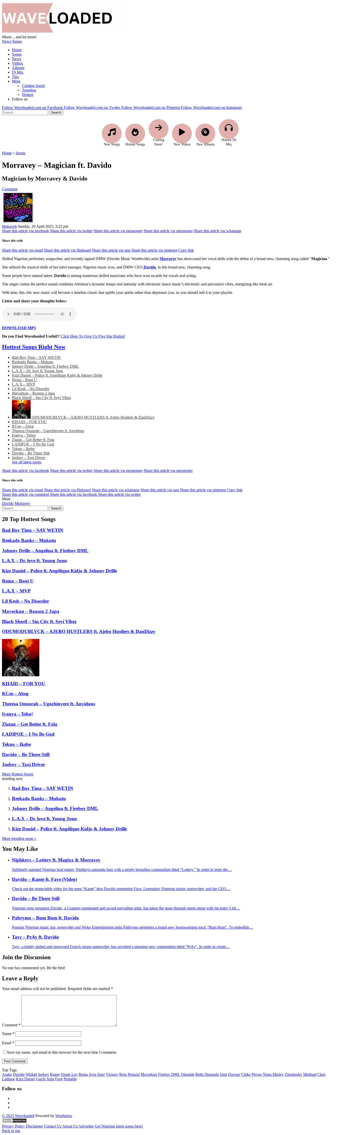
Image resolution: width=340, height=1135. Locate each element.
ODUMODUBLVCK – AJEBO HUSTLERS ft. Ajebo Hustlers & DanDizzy (93, 417)
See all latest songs (26, 462)
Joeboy (43, 1074)
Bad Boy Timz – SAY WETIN (36, 357)
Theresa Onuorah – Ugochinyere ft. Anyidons (48, 431)
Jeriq (50, 1079)
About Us (70, 1126)
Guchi (41, 1079)
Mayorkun (149, 1074)
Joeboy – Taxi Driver (28, 457)
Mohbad (309, 1074)
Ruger (55, 1074)
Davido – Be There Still (31, 453)
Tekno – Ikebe (23, 449)
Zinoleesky (293, 1074)
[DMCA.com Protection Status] (14, 1122)
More (16, 81)
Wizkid (31, 1074)
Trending (29, 90)
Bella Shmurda (207, 1074)
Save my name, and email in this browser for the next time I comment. (62, 1052)
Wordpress (63, 1116)
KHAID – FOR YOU (29, 422)
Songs (17, 41)
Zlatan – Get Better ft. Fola (33, 440)
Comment (9, 189)
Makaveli (9, 226)
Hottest (27, 94)
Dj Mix (17, 72)
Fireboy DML (169, 1074)
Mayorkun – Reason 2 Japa (33, 393)
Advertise (86, 1126)
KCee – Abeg (23, 426)
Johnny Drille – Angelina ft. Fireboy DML (45, 366)
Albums (18, 68)
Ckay (321, 1074)
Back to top (11, 1131)
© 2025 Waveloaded (18, 1116)
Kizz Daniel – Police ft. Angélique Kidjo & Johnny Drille (57, 375)
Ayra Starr (97, 1074)
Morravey (22, 503)
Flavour (234, 1074)
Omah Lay (69, 1074)
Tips (15, 77)
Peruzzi (134, 1074)
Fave (59, 1079)
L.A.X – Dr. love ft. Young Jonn (37, 371)
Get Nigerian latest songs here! (119, 1126)
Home (17, 50)
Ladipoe (8, 1079)
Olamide (187, 1074)
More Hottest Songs (17, 774)
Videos (17, 63)
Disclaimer (34, 1126)
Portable (70, 1079)
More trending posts (19, 838)
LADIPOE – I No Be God (33, 444)
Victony (112, 1074)
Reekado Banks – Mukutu (32, 362)
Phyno (257, 1074)
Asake (7, 1074)
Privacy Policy (13, 1126)
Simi (223, 1074)
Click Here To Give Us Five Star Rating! (93, 336)
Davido (8, 503)
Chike (246, 1074)
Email (8, 1043)
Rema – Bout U (24, 380)
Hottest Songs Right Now (33, 347)
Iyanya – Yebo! (24, 435)
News (6, 41)
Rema (83, 1074)
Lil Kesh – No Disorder (30, 389)
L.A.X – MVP (23, 384)
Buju (123, 1074)
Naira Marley (273, 1074)
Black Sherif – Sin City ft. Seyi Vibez (41, 398)
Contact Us (52, 1126)
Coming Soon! (33, 86)
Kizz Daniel (25, 1079)
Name (8, 1034)
